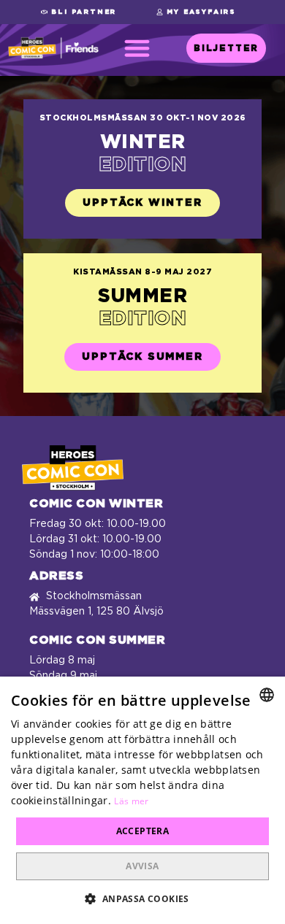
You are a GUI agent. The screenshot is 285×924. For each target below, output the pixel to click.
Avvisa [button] (142, 866)
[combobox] (266, 695)
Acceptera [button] (143, 831)
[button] (78, 12)
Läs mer (131, 801)
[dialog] (142, 800)
